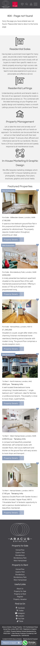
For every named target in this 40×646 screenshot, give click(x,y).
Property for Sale (20, 591)
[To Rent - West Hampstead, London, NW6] (20, 420)
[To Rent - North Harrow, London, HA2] (20, 366)
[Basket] (22, 4)
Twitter (21, 610)
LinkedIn (21, 616)
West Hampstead (20, 560)
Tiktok (20, 621)
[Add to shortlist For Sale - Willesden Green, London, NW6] (37, 190)
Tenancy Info (17, 384)
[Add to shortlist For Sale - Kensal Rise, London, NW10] (37, 299)
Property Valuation (20, 599)
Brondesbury (20, 555)
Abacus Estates (17, 639)
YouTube (20, 618)
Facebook (21, 608)
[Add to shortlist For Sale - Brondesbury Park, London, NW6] (37, 245)
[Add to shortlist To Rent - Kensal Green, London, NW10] (37, 463)
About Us (20, 588)
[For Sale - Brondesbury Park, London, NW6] (20, 256)
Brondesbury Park (20, 558)
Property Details (11, 239)
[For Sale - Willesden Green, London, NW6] (20, 202)
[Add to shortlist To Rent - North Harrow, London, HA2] (37, 354)
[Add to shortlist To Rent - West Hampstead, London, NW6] (37, 409)
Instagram (21, 613)
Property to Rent (20, 594)
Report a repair (10, 643)
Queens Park (20, 552)
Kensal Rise (20, 550)
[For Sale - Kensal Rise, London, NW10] (20, 311)
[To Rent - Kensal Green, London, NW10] (20, 475)
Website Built (27, 639)
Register (20, 596)
